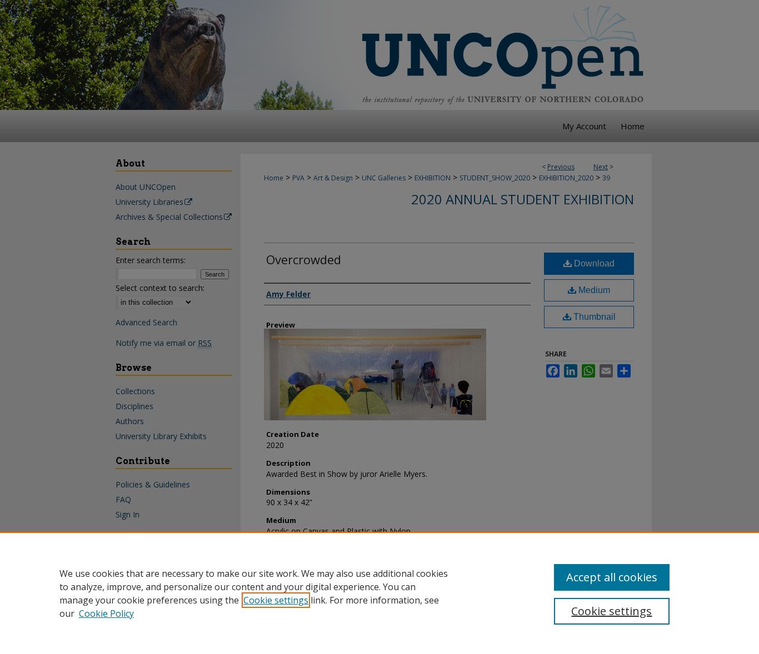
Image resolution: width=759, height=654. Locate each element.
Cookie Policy (106, 613)
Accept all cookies (611, 577)
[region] (379, 593)
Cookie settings (275, 600)
